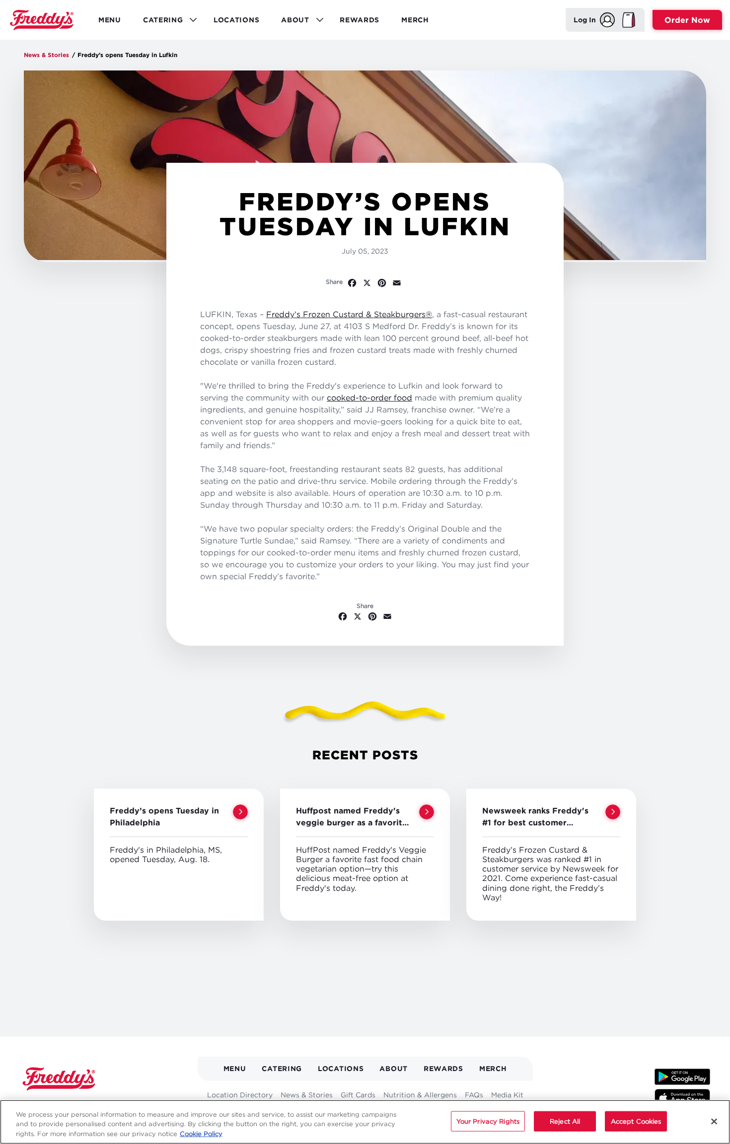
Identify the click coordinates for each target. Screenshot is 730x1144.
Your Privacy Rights (487, 1120)
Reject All (565, 1120)
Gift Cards (358, 1094)
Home (41, 20)
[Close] (714, 1121)
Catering (282, 1068)
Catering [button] (159, 22)
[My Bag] (629, 20)
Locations (236, 19)
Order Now (687, 19)
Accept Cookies (636, 1120)
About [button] (291, 22)
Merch (415, 19)
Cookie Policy (201, 1133)
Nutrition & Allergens (420, 1094)
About (393, 1068)
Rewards (359, 19)
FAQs (474, 1094)
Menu (109, 19)
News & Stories (46, 55)
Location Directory (240, 1094)
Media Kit (507, 1094)
